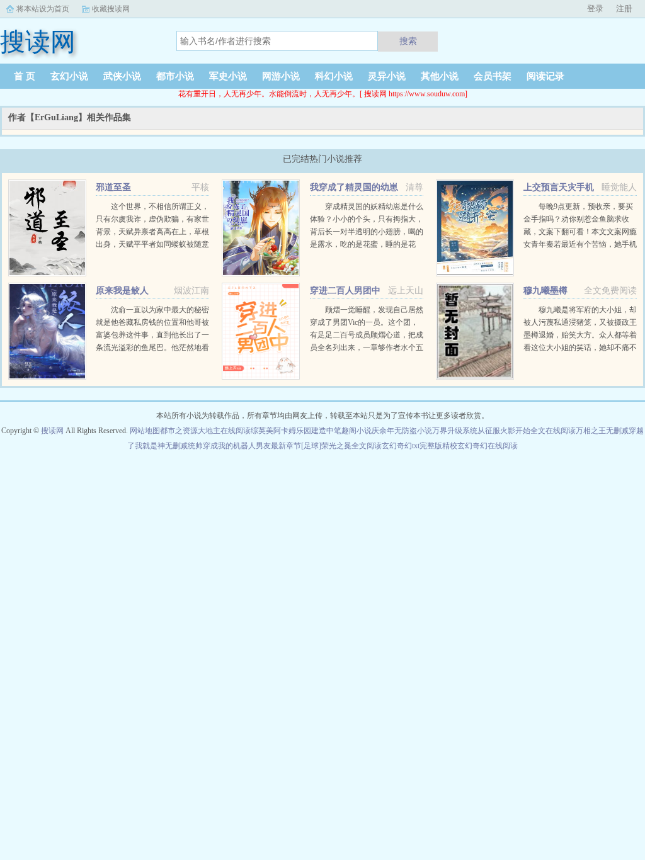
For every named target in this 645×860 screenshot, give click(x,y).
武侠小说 (122, 76)
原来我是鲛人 (122, 290)
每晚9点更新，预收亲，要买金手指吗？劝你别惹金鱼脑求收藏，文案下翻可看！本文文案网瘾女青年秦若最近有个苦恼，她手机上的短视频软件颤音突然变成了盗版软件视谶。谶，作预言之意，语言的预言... (580, 244)
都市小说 (175, 76)
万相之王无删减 (602, 430)
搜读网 (52, 430)
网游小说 (281, 76)
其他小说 (440, 76)
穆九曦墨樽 (545, 290)
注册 (624, 8)
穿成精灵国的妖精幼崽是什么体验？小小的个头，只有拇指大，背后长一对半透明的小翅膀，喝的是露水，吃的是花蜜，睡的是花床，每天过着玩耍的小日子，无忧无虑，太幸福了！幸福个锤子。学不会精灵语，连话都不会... (366, 244)
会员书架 (492, 76)
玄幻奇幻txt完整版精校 (419, 445)
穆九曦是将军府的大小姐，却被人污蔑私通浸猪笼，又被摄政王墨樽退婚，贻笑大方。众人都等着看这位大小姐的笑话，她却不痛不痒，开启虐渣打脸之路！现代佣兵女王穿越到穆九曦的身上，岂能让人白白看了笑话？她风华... (580, 347)
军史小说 (228, 76)
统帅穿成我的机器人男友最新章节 (244, 445)
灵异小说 (387, 76)
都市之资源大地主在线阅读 (205, 430)
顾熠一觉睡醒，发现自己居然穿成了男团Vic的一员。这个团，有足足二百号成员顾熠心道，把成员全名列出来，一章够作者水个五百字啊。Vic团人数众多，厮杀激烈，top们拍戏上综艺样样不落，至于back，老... (366, 347)
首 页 (24, 76)
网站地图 (145, 430)
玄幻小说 (69, 76)
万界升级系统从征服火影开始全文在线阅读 (504, 430)
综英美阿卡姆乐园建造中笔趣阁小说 (311, 430)
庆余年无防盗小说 (402, 430)
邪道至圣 (113, 187)
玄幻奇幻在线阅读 (487, 445)
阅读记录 (545, 76)
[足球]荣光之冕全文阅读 (341, 445)
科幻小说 (334, 76)
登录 (595, 8)
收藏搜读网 (111, 8)
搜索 (408, 41)
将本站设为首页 (42, 8)
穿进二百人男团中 (345, 290)
